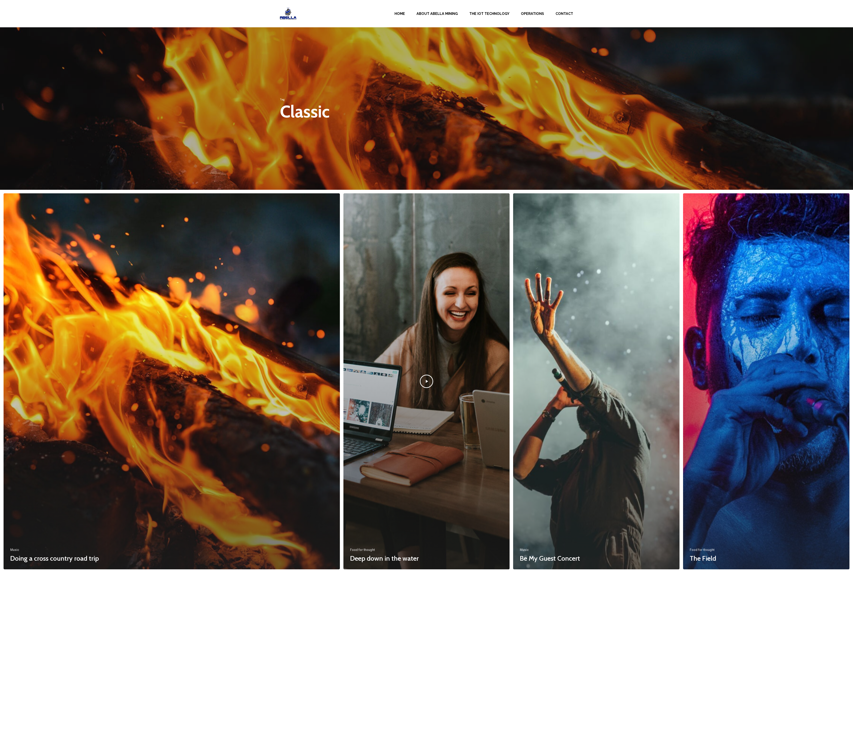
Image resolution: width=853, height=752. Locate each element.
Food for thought (362, 550)
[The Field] (766, 381)
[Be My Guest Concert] (596, 381)
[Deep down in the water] (426, 381)
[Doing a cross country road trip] (172, 381)
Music (14, 550)
